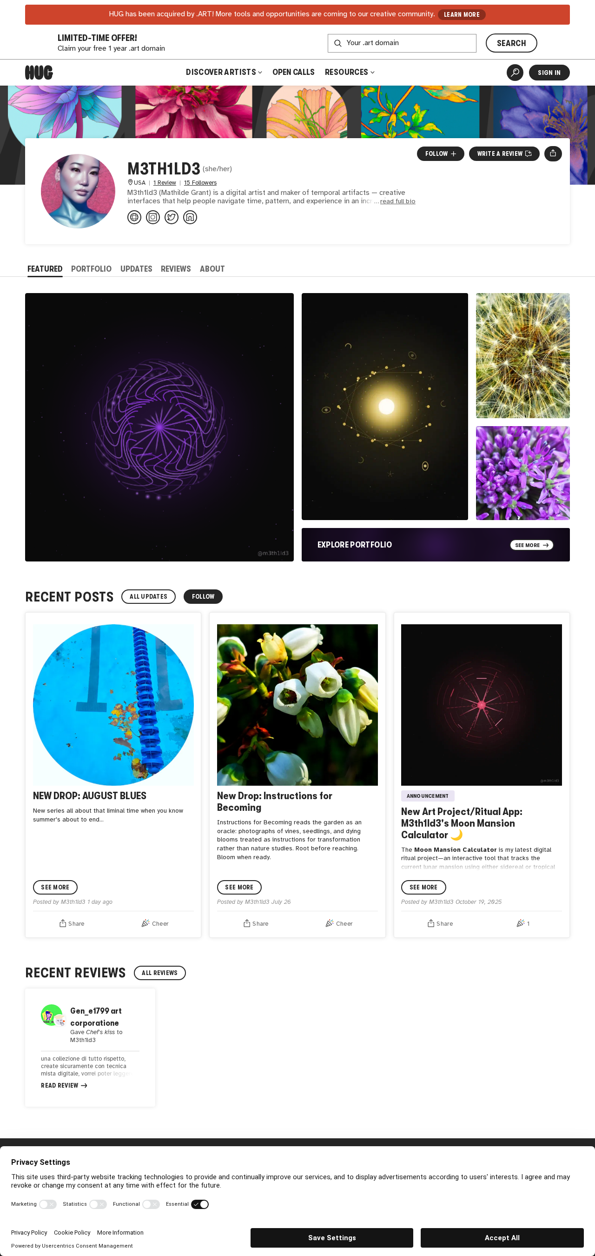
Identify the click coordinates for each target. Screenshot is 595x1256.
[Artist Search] (515, 72)
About (212, 269)
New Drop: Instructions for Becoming (274, 801)
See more (55, 887)
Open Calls (293, 72)
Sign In (549, 72)
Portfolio (91, 269)
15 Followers (200, 183)
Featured (45, 269)
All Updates (148, 596)
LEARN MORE (462, 14)
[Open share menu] (553, 153)
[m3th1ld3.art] (134, 217)
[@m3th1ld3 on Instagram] (153, 217)
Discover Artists (221, 72)
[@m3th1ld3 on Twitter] (171, 217)
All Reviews (160, 972)
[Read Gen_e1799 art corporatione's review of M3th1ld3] (90, 1048)
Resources (347, 72)
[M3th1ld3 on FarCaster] (190, 217)
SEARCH (511, 43)
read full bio (398, 201)
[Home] (39, 72)
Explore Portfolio (354, 544)
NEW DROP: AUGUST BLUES (89, 796)
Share (76, 924)
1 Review (164, 183)
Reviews (176, 269)
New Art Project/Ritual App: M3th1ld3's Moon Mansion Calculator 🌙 (461, 823)
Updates (136, 269)
